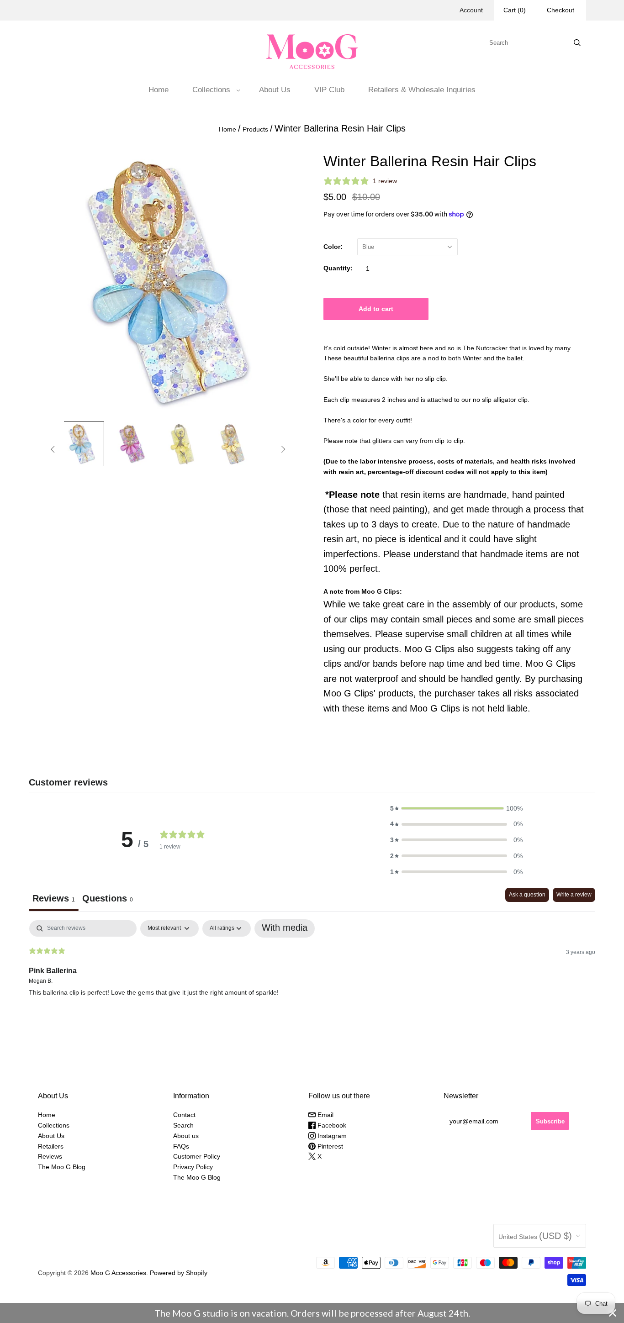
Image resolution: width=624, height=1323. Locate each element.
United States (535, 1236)
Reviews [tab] (53, 898)
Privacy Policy (193, 1166)
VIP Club (329, 89)
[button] (456, 808)
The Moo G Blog (61, 1166)
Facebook (331, 1125)
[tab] (108, 899)
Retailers (50, 1146)
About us (186, 1135)
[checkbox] (284, 928)
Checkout (560, 10)
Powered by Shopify (178, 1272)
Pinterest (329, 1146)
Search (183, 1125)
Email (324, 1114)
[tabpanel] (312, 978)
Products (255, 129)
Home (158, 89)
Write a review (574, 894)
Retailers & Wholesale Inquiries (422, 89)
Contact (184, 1114)
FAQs (181, 1146)
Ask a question (527, 894)
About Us (275, 89)
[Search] (577, 42)
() (514, 10)
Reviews (50, 1156)
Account (471, 10)
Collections (211, 89)
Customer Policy (196, 1156)
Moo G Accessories (118, 1272)
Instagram (331, 1135)
